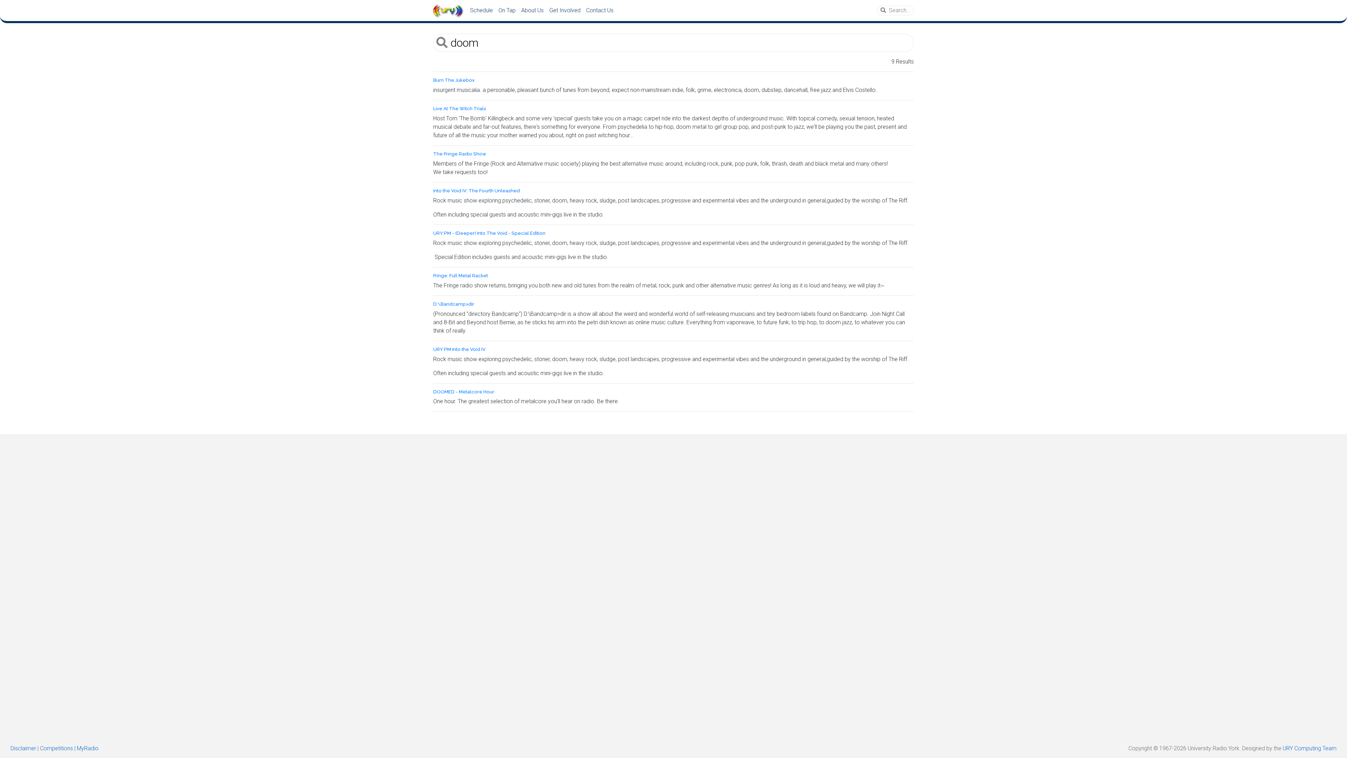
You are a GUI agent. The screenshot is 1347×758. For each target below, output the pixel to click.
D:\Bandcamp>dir (453, 304)
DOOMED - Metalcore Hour (463, 391)
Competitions (56, 748)
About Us (532, 10)
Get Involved (565, 10)
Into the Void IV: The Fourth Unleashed (476, 190)
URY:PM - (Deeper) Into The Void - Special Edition (489, 233)
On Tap (507, 10)
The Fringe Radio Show (459, 154)
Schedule (481, 10)
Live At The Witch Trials (459, 108)
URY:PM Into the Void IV (459, 349)
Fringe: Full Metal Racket (460, 275)
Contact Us (600, 10)
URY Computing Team (1309, 748)
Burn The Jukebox (454, 80)
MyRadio (88, 748)
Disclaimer (23, 748)
